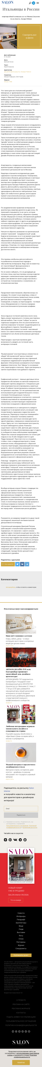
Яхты (21, 936)
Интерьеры (21, 916)
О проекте (21, 1000)
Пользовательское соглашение (21, 1021)
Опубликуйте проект (21, 955)
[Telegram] (27, 564)
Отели (21, 939)
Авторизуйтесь (10, 587)
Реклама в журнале (21, 1009)
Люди (21, 929)
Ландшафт (21, 919)
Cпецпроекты (21, 948)
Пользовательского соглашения (17, 825)
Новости (21, 913)
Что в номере (15, 900)
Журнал (21, 945)
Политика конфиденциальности (21, 1025)
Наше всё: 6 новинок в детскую (19, 636)
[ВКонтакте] (22, 564)
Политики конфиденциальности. (25, 1056)
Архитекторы (21, 923)
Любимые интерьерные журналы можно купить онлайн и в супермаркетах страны (20, 728)
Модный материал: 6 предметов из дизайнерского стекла (20, 765)
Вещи (21, 926)
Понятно (21, 1063)
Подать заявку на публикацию (21, 1017)
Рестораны (21, 942)
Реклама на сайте (21, 1004)
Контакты (21, 1013)
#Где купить (10, 646)
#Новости (9, 702)
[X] (17, 564)
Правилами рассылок (30, 827)
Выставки (21, 932)
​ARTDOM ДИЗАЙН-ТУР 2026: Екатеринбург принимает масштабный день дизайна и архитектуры (18, 673)
